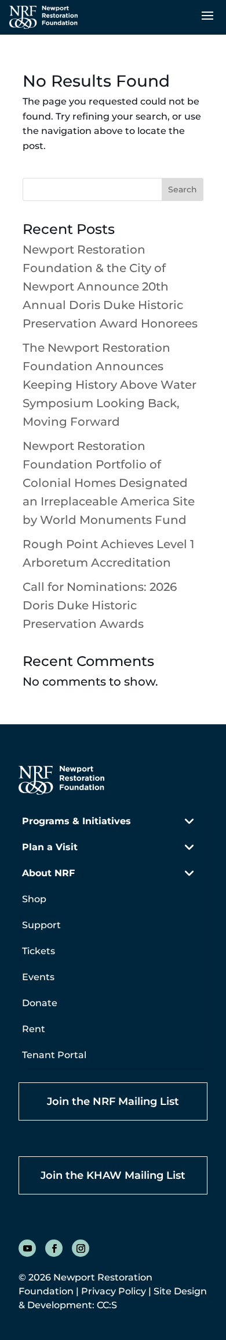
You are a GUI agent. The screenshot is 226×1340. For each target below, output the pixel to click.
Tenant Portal (54, 1054)
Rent (33, 1028)
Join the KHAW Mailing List (113, 1175)
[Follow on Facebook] (54, 1248)
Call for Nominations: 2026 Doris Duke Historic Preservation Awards (100, 605)
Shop (34, 899)
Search (182, 189)
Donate (39, 1002)
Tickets (38, 951)
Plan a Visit (50, 847)
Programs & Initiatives (76, 821)
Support (41, 925)
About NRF (48, 873)
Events (38, 977)
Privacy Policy (113, 1291)
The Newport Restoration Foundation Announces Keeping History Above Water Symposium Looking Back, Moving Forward (109, 385)
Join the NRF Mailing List (113, 1101)
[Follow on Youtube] (27, 1248)
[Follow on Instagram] (80, 1248)
